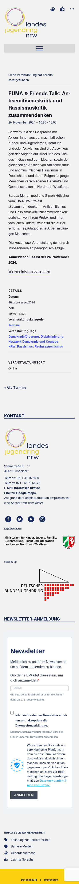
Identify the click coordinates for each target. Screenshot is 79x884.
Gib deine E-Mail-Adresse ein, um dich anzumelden (36, 678)
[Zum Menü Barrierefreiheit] (72, 9)
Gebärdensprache (23, 853)
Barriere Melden (21, 846)
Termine (14, 325)
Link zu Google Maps (20, 493)
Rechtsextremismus (49, 346)
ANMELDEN (24, 795)
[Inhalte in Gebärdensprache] (52, 9)
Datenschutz (29, 879)
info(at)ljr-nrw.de (27, 488)
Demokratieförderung (23, 336)
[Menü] (39, 48)
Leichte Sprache (22, 859)
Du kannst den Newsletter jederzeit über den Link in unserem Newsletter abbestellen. (36, 734)
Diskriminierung (52, 336)
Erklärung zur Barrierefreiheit (31, 840)
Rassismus (25, 346)
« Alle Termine (15, 388)
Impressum (51, 879)
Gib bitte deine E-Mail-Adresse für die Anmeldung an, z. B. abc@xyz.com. (37, 697)
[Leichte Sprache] (62, 9)
